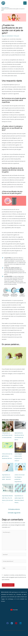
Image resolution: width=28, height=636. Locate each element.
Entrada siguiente (14, 512)
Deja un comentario (7, 36)
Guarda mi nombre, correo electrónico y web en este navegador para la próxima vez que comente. (14, 577)
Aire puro (16, 36)
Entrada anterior (14, 509)
